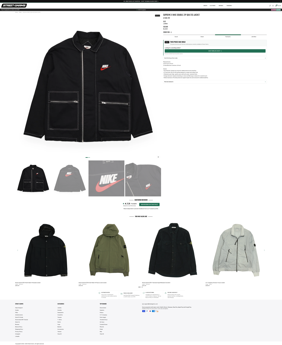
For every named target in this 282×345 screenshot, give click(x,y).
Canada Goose (103, 324)
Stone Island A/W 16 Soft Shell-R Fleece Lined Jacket (93, 282)
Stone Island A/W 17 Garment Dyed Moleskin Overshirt (156, 282)
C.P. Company (103, 315)
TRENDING (229, 5)
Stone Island (103, 307)
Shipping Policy (19, 329)
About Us (17, 322)
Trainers (59, 331)
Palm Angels (103, 317)
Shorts (59, 322)
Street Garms (31, 343)
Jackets (59, 307)
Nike (101, 331)
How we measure (168, 81)
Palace (101, 312)
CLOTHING (212, 5)
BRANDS (221, 5)
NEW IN (205, 5)
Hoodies (60, 310)
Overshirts (60, 315)
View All (60, 334)
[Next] (264, 250)
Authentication (19, 315)
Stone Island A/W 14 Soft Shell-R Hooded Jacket (28, 282)
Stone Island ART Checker (21, 319)
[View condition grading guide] (171, 32)
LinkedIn (17, 336)
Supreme (102, 310)
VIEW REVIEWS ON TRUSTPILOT (149, 204)
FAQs (16, 312)
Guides (17, 310)
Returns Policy (18, 326)
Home (16, 12)
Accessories (61, 329)
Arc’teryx (102, 322)
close (1, 1)
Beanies (59, 326)
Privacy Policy (18, 331)
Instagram (17, 334)
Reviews (17, 324)
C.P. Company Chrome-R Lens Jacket (215, 282)
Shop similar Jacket (215, 50)
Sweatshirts (60, 312)
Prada (101, 329)
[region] (141, 1)
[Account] (273, 6)
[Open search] (270, 6)
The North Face (103, 319)
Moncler (102, 326)
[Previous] (17, 250)
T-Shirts (60, 319)
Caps (59, 324)
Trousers (60, 317)
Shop (20, 12)
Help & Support (19, 307)
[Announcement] (141, 1)
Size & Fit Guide (19, 317)
